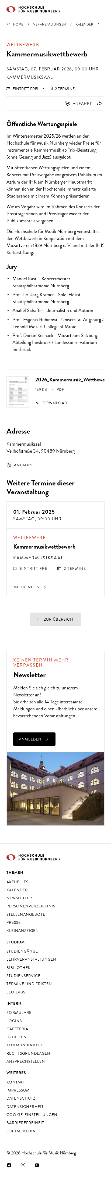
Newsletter (23, 694)
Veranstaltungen (49, 24)
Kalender (84, 24)
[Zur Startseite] (33, 8)
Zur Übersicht (59, 619)
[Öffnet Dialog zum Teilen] (98, 103)
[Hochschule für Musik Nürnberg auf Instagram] (23, 1165)
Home (18, 24)
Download (55, 403)
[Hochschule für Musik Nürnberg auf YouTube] (37, 1165)
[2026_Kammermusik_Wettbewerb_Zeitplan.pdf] (17, 391)
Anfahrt (82, 103)
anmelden (31, 739)
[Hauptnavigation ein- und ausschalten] (100, 8)
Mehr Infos (26, 587)
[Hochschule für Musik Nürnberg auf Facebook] (9, 1165)
